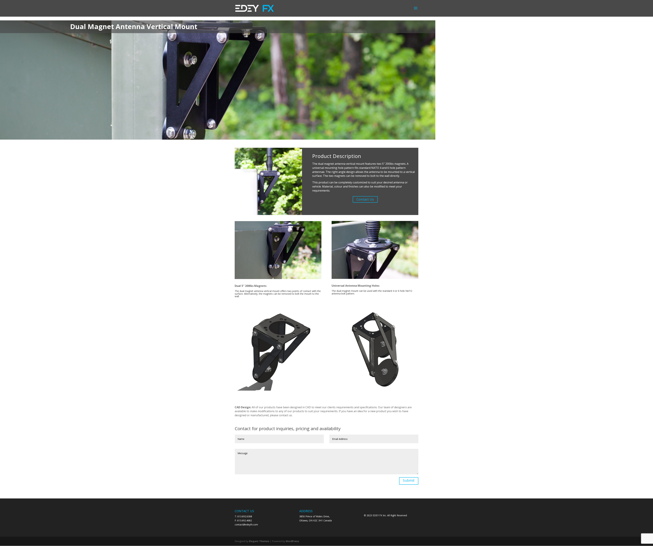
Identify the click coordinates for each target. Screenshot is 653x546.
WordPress (292, 541)
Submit (409, 480)
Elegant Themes (259, 541)
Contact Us (365, 199)
